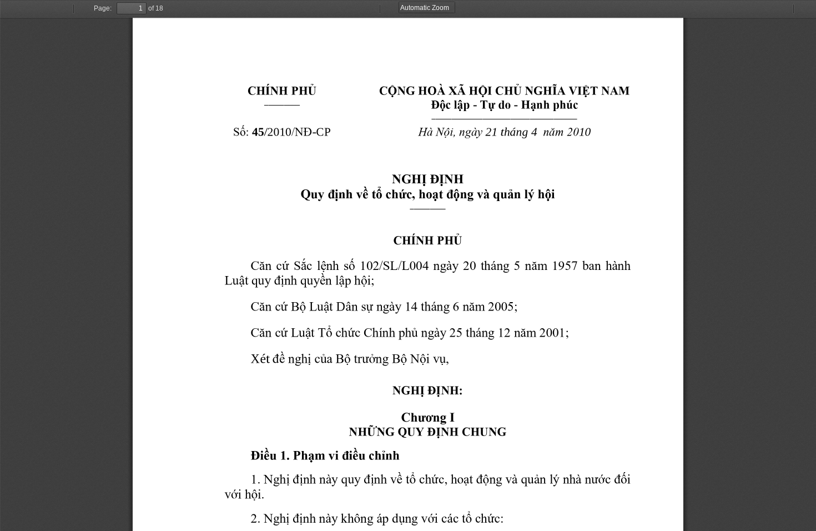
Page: (103, 8)
